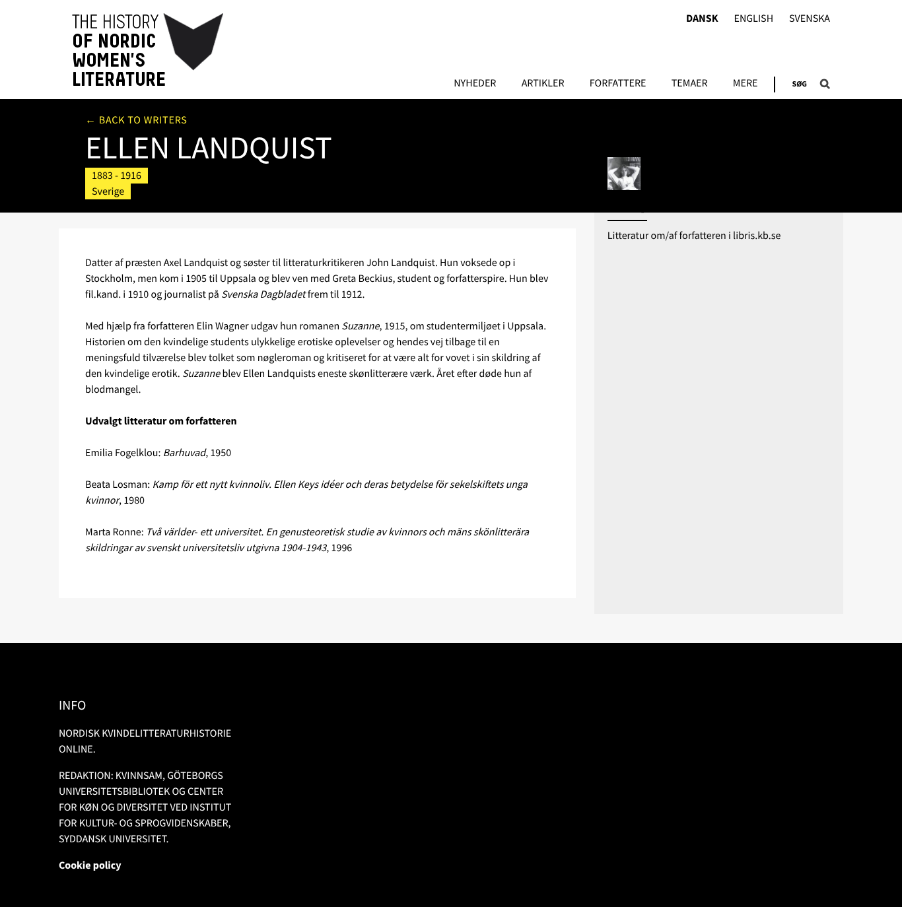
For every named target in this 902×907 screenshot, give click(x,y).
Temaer (690, 84)
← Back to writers (136, 120)
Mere (745, 84)
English (753, 18)
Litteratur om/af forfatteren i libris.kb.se (694, 235)
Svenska (809, 18)
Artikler (543, 84)
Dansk (702, 18)
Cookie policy (90, 865)
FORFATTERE (618, 84)
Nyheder (475, 84)
